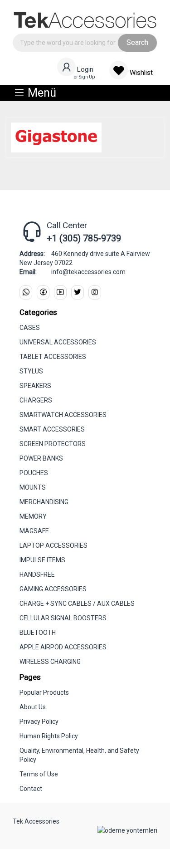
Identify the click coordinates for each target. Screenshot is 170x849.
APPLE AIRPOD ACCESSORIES (63, 647)
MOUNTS (32, 487)
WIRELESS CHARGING (50, 661)
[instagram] (94, 292)
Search (137, 42)
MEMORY (33, 516)
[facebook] (43, 292)
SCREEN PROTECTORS (52, 443)
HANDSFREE (37, 574)
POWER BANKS (41, 458)
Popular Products (44, 692)
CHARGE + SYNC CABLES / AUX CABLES (77, 603)
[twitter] (77, 292)
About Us (32, 707)
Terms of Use (38, 774)
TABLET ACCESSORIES (52, 356)
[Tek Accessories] (85, 18)
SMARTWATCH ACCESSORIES (63, 414)
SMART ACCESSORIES (52, 429)
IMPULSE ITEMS (42, 560)
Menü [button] (40, 92)
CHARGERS (35, 400)
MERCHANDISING (43, 501)
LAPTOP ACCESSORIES (53, 545)
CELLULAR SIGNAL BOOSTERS (63, 618)
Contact (30, 788)
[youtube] (60, 292)
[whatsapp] (25, 292)
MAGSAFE (34, 531)
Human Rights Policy (48, 736)
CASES (29, 327)
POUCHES (33, 472)
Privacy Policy (38, 721)
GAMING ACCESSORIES (53, 589)
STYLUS (31, 371)
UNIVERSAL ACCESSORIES (57, 342)
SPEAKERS (35, 385)
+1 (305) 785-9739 (84, 238)
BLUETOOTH (37, 632)
